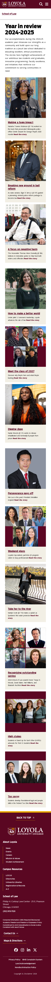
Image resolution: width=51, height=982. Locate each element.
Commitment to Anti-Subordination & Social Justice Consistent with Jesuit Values (22, 926)
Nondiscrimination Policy (25, 967)
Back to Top (24, 817)
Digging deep (15, 429)
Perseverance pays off (20, 493)
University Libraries (14, 882)
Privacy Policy (14, 959)
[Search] (41, 4)
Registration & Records (15, 885)
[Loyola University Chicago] (14, 4)
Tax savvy (13, 796)
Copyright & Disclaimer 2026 (25, 974)
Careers (9, 855)
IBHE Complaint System (32, 959)
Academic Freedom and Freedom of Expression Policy (22, 922)
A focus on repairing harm (22, 249)
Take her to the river (19, 608)
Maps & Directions (13, 940)
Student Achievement (15, 862)
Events (9, 851)
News (8, 848)
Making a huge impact (20, 122)
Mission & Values (13, 858)
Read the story (20, 134)
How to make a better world (24, 313)
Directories (10, 879)
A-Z (7, 889)
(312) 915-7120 (9, 911)
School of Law (9, 13)
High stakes (14, 736)
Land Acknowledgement (25, 963)
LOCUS (9, 875)
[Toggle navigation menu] (46, 4)
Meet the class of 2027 (21, 371)
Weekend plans (16, 551)
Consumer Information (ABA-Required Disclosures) (21, 920)
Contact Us (9, 933)
